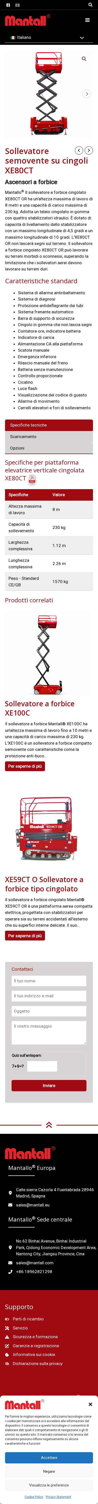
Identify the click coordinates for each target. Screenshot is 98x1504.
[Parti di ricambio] (24, 1319)
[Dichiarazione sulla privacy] (34, 1363)
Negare (49, 1471)
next (86, 94)
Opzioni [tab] (17, 448)
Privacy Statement (58, 1497)
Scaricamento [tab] (23, 436)
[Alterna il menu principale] (87, 20)
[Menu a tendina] (81, 38)
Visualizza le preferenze (49, 1485)
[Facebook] (8, 5)
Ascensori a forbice (31, 182)
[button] (90, 1404)
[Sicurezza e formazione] (31, 1337)
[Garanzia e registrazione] (32, 1346)
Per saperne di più (25, 766)
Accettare (49, 1457)
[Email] (17, 5)
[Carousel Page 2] (49, 129)
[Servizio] (16, 1328)
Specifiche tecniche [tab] (28, 425)
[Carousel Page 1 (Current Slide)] (40, 129)
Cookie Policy (34, 1497)
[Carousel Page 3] (58, 129)
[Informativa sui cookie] (30, 1354)
